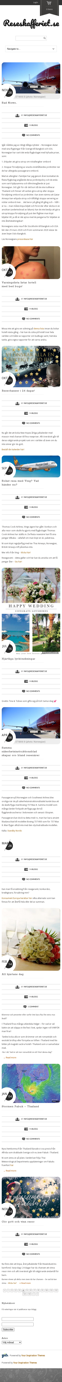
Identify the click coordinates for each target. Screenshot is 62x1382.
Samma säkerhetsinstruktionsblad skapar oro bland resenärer (21, 751)
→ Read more (9, 1057)
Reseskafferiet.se (31, 23)
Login (35, 3)
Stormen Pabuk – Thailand (20, 1106)
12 (56, 1290)
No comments (33, 135)
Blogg (35, 125)
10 (46, 1290)
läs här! (18, 561)
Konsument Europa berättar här (17, 898)
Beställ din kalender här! (13, 449)
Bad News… (9, 102)
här (12, 1165)
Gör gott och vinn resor (18, 1221)
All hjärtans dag (13, 974)
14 (29, 1294)
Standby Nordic (14, 831)
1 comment (33, 1007)
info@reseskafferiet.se (35, 115)
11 (51, 1290)
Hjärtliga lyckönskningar (18, 658)
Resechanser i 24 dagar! (18, 390)
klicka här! (26, 552)
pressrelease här (25, 239)
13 (25, 1294)
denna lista (39, 328)
